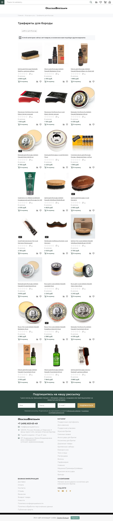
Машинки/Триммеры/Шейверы (70, 468)
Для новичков (63, 425)
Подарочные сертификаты (68, 422)
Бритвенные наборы (66, 447)
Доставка (21, 482)
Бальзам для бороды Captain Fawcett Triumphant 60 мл (81, 328)
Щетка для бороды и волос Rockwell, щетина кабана (80, 371)
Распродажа (63, 456)
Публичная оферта (25, 510)
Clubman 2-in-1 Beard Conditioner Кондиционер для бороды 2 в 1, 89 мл (30, 199)
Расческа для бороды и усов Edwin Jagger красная (28, 113)
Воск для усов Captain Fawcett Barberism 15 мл (28, 328)
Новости (21, 500)
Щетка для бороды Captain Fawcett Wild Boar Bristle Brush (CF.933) (54, 199)
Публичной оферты (73, 411)
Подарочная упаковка (66, 428)
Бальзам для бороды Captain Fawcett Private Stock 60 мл (28, 285)
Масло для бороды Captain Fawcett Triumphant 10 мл (27, 371)
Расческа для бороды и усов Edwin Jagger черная (54, 113)
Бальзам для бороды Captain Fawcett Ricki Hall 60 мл (28, 156)
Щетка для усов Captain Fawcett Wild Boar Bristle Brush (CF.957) (82, 242)
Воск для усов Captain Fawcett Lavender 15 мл (54, 285)
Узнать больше (63, 518)
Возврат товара (24, 497)
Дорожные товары (65, 444)
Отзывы (21, 491)
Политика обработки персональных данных (35, 507)
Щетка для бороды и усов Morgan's (80, 199)
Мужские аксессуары (66, 471)
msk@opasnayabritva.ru (30, 427)
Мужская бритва (64, 431)
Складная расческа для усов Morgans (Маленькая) (28, 242)
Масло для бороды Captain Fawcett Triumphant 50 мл (53, 371)
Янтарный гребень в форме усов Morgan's (56, 242)
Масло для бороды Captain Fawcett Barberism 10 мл (53, 70)
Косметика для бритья (66, 441)
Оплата (21, 485)
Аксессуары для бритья (67, 437)
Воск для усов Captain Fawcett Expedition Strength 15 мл (54, 328)
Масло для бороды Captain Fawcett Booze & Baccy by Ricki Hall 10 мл (82, 70)
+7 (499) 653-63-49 (28, 423)
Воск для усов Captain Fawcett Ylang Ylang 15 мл (81, 285)
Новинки (61, 465)
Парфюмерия (63, 462)
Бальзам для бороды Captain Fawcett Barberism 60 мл (81, 113)
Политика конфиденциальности (30, 503)
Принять (75, 518)
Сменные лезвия (64, 434)
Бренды (61, 475)
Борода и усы (63, 450)
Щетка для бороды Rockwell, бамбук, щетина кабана (28, 70)
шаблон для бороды (29, 31)
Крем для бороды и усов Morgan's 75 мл (56, 156)
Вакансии (22, 494)
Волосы (61, 459)
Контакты (21, 488)
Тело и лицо (62, 453)
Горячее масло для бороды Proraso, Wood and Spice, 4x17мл (81, 156)
